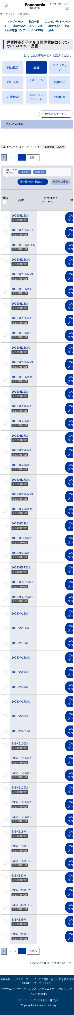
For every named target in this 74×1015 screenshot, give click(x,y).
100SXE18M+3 (21, 318)
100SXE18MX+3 (22, 362)
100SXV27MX (21, 701)
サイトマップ (20, 979)
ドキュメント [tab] (36, 82)
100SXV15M (20, 613)
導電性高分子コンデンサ (28, 25)
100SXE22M (20, 391)
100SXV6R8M (21, 731)
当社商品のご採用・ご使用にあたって (50, 963)
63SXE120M (20, 787)
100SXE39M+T (21, 552)
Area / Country (38, 994)
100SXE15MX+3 (22, 274)
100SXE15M (20, 215)
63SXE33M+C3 (21, 890)
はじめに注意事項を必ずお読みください (47, 55)
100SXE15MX (21, 259)
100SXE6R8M (21, 567)
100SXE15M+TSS (23, 245)
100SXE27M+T (21, 465)
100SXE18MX (21, 347)
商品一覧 (34, 21)
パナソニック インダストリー (55, 988)
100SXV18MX (21, 657)
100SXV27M (20, 687)
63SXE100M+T (21, 772)
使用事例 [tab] (60, 82)
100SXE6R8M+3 (22, 582)
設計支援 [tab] (13, 82)
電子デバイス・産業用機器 (15, 14)
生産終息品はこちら (54, 114)
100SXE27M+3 (21, 450)
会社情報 (5, 979)
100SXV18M (20, 643)
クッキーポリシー (59, 3)
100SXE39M (20, 523)
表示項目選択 (60, 181)
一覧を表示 (24, 172)
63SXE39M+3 (20, 934)
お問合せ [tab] (60, 97)
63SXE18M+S (21, 861)
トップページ (15, 21)
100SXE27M (20, 435)
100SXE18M (20, 303)
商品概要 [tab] (13, 67)
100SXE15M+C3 (22, 230)
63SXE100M (20, 743)
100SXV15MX (21, 628)
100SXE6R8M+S (22, 596)
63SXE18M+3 (20, 846)
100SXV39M (20, 716)
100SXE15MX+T (22, 289)
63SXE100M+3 (21, 758)
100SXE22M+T (21, 421)
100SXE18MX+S (22, 377)
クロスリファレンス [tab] (36, 97)
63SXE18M (19, 831)
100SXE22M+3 (21, 406)
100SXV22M (20, 672)
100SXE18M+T (21, 333)
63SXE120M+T (21, 816)
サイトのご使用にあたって (46, 979)
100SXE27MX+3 (22, 494)
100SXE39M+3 (21, 538)
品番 (51, 30)
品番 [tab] (36, 67)
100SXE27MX (21, 479)
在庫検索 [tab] (13, 97)
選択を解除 (39, 172)
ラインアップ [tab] (60, 67)
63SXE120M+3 (21, 802)
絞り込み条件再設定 (31, 181)
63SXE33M (19, 875)
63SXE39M (19, 919)
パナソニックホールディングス (19, 988)
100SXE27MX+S (22, 509)
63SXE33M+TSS (22, 905)
